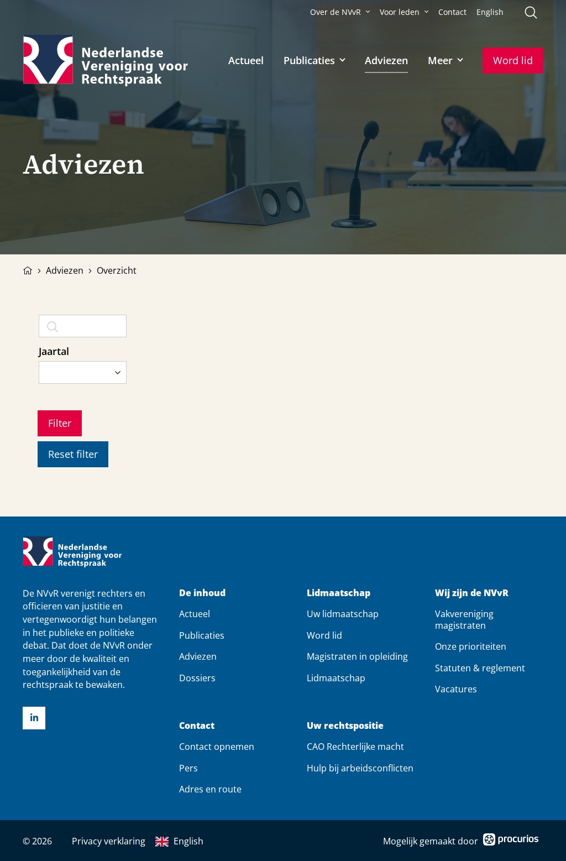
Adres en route (210, 789)
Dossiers (197, 678)
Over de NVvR (335, 12)
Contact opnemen (216, 746)
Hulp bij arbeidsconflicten (360, 768)
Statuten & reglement (480, 668)
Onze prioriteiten (470, 646)
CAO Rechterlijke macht (355, 746)
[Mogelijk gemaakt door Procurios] (510, 841)
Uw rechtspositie (345, 726)
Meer (440, 60)
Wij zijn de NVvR (472, 593)
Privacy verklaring (108, 841)
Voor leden (400, 12)
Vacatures (456, 689)
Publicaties (309, 60)
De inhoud (202, 593)
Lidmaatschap (338, 593)
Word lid (513, 60)
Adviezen (386, 60)
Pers (188, 768)
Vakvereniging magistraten (464, 619)
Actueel (246, 60)
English (490, 12)
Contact (452, 12)
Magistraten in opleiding (357, 656)
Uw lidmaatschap (343, 614)
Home (28, 269)
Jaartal (54, 351)
